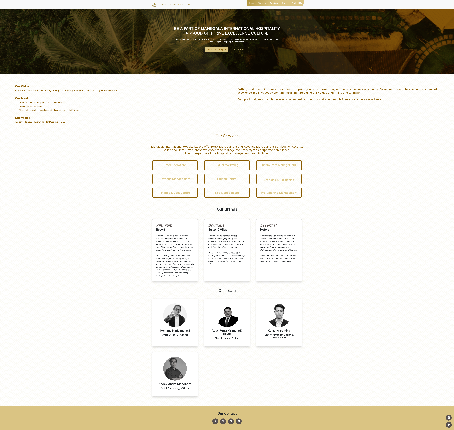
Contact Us (240, 49)
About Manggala (216, 49)
